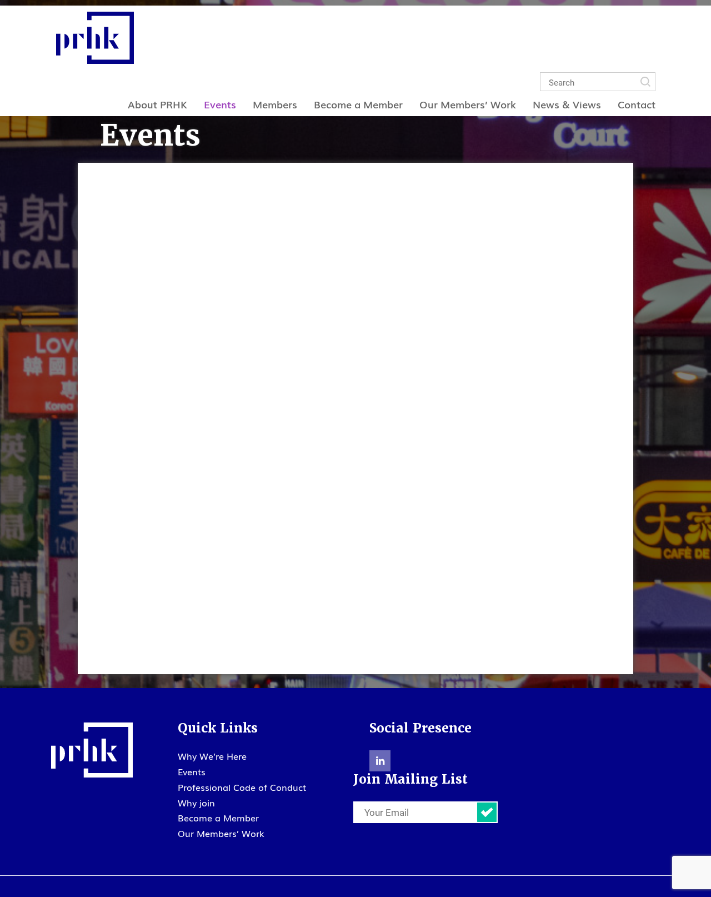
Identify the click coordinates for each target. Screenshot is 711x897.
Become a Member (358, 104)
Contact (636, 104)
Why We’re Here (212, 756)
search (645, 82)
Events (220, 104)
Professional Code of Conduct (242, 787)
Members (275, 104)
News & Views (567, 104)
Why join (196, 802)
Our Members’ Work (467, 104)
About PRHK (157, 104)
